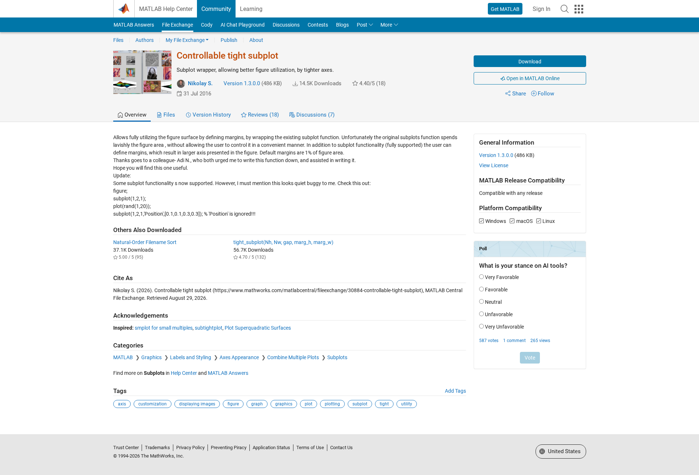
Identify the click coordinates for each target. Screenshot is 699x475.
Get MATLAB (505, 9)
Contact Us (341, 447)
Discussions (286, 25)
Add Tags (455, 391)
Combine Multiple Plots (293, 357)
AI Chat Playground (243, 25)
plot (308, 404)
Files (118, 40)
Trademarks (157, 447)
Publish (229, 40)
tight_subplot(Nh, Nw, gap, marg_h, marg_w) (283, 242)
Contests (318, 25)
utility (406, 404)
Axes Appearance (240, 357)
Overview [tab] (134, 114)
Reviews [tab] (262, 114)
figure (233, 404)
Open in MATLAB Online (532, 78)
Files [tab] (168, 114)
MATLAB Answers (134, 25)
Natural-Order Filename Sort (145, 242)
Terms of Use (310, 447)
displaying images (197, 404)
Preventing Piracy (228, 447)
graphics (283, 404)
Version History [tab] (211, 114)
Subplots (337, 357)
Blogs (342, 25)
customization (152, 404)
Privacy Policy (190, 447)
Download (529, 61)
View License (493, 165)
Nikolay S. (200, 83)
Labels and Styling (191, 357)
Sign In (541, 8)
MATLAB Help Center (166, 8)
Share (519, 93)
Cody (207, 25)
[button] (565, 8)
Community (216, 8)
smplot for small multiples (164, 328)
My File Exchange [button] (185, 40)
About (256, 40)
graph (257, 404)
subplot (359, 404)
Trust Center (126, 447)
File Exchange (177, 25)
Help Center (184, 373)
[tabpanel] (349, 276)
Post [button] (362, 25)
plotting (332, 404)
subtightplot (208, 328)
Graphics (152, 357)
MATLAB (123, 357)
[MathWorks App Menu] (578, 9)
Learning (251, 8)
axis (122, 404)
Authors (144, 40)
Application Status (271, 447)
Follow (546, 93)
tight (384, 404)
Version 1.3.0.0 (242, 83)
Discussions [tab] (315, 114)
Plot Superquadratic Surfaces (258, 328)
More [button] (386, 25)
